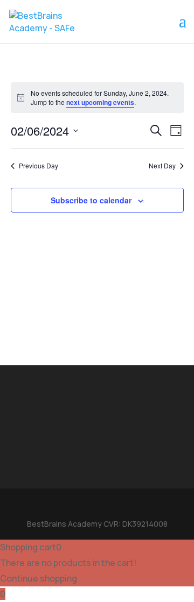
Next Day (162, 165)
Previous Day (38, 165)
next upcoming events (100, 102)
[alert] (97, 97)
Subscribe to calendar (91, 200)
